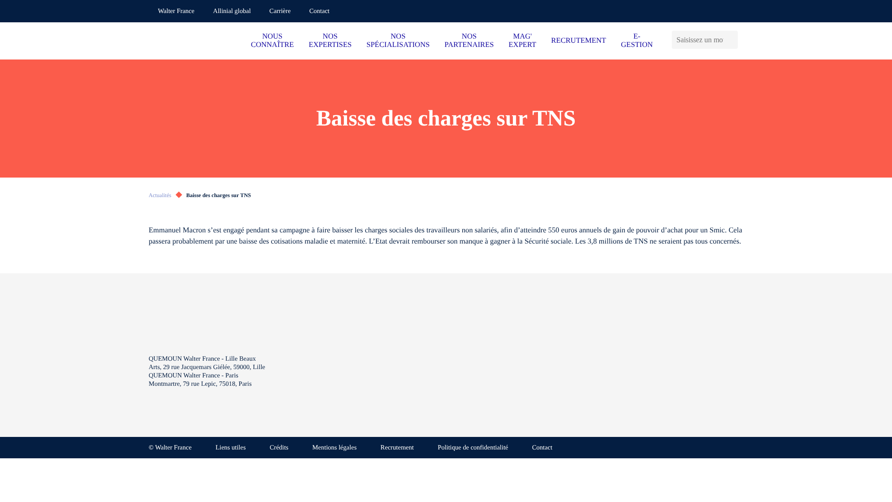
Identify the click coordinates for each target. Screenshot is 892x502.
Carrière (280, 11)
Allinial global (232, 11)
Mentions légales (334, 447)
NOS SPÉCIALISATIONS (398, 41)
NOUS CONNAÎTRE (272, 41)
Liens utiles (231, 447)
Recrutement (397, 447)
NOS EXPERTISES (329, 41)
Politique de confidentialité (473, 447)
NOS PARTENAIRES (469, 41)
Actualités (160, 195)
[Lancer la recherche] (733, 40)
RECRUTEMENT (578, 41)
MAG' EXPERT (522, 41)
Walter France (176, 11)
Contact (319, 11)
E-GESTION (637, 41)
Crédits (278, 447)
